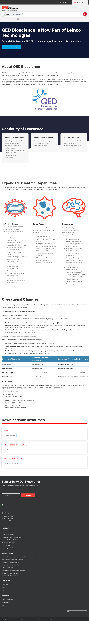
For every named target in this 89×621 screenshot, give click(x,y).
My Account (64, 2)
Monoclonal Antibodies (8, 542)
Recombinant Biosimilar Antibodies (11, 537)
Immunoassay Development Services (12, 559)
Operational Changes (11, 47)
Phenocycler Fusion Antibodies (10, 540)
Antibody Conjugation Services (10, 562)
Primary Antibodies (7, 545)
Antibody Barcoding (7, 567)
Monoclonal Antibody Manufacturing (12, 565)
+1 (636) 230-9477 (8, 516)
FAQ (3, 605)
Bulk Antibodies (8, 532)
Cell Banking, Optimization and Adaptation (14, 570)
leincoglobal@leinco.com (10, 521)
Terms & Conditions (7, 599)
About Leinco (5, 584)
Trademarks (5, 602)
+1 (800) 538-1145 (8, 518)
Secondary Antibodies (8, 548)
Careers (4, 590)
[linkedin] (8, 513)
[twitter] (5, 513)
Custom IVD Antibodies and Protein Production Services (17, 557)
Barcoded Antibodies (8, 534)
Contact (4, 587)
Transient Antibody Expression (10, 573)
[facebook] (2, 513)
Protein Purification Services (10, 575)
